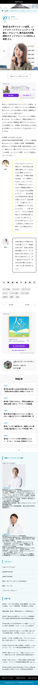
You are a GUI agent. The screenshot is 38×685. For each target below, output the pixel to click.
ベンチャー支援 (14, 293)
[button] (35, 6)
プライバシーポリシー (9, 590)
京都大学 (5, 297)
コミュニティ (15, 289)
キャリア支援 (6, 289)
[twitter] (16, 368)
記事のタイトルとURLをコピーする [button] (19, 76)
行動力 (11, 297)
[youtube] (19, 368)
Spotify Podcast (7, 572)
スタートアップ (26, 289)
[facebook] (17, 368)
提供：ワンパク (7, 586)
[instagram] (14, 368)
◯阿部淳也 (6, 488)
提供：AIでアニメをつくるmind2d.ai (14, 581)
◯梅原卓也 (6, 534)
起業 (17, 297)
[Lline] (17, 282)
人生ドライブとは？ (9, 463)
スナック (5, 293)
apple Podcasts (19, 2)
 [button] (19, 450)
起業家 (13, 16)
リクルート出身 (24, 293)
